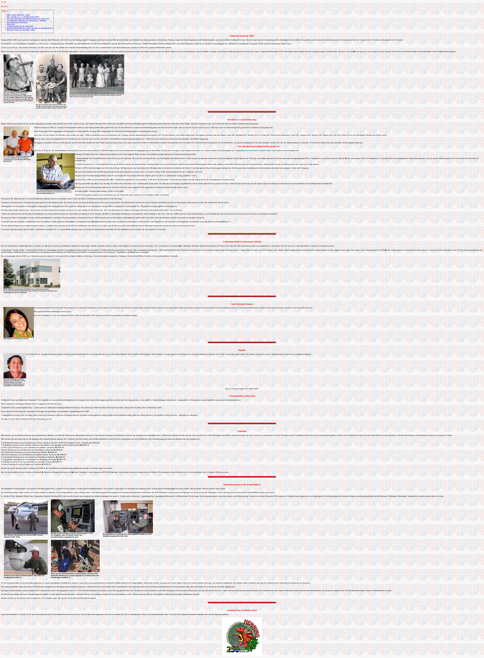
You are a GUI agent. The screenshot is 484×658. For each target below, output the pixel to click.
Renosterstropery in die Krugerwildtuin (34, 28)
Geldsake (11, 28)
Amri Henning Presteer (17, 22)
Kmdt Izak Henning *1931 (18, 15)
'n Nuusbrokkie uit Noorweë (20, 26)
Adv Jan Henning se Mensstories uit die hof (28, 19)
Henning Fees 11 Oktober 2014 (21, 30)
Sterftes (11, 24)
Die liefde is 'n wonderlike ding (23, 17)
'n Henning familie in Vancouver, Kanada (26, 20)
